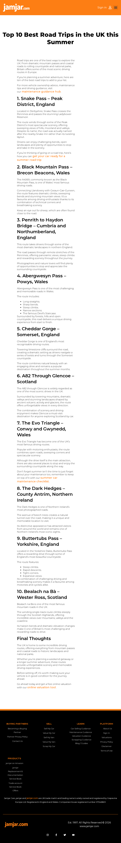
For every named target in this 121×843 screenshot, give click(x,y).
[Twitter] (64, 834)
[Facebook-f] (56, 834)
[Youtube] (73, 834)
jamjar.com (32, 798)
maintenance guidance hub (41, 91)
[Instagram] (47, 834)
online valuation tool (41, 687)
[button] (115, 7)
